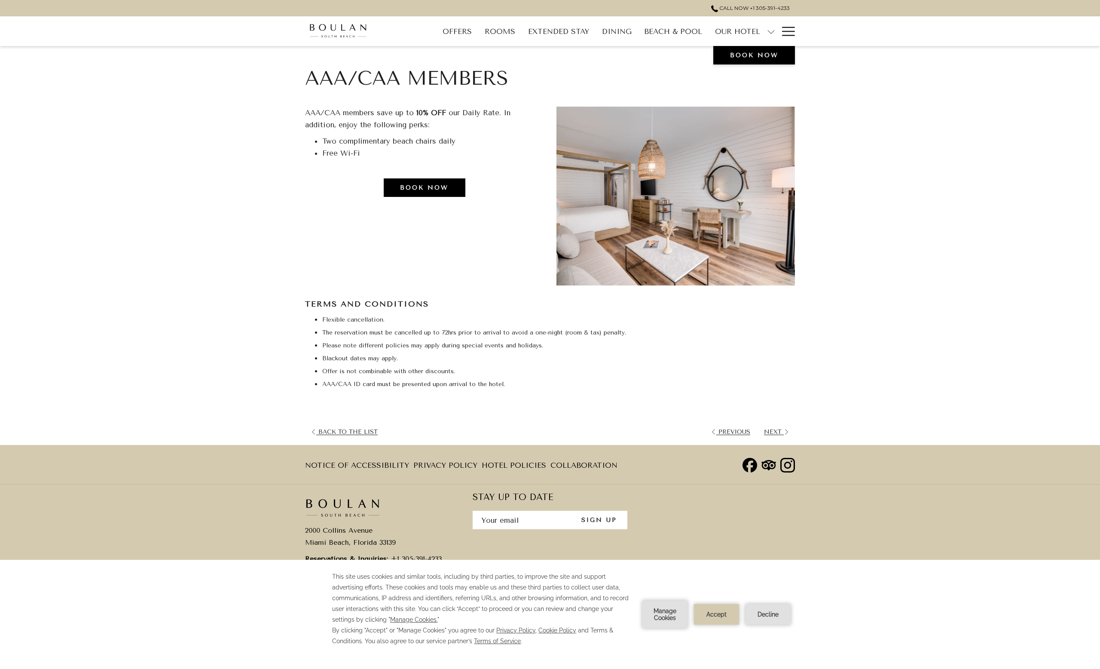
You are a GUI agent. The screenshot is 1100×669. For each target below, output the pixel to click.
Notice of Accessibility (357, 467)
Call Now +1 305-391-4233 (754, 8)
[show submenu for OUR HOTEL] (771, 31)
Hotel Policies (514, 467)
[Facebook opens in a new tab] (749, 464)
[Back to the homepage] (338, 31)
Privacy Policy (445, 467)
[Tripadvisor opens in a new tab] (768, 464)
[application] (550, 614)
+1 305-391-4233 (416, 559)
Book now (754, 55)
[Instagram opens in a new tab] (787, 464)
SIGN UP (599, 520)
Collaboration (583, 465)
